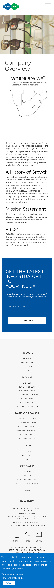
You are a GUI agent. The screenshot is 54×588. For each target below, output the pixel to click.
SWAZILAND (34, 553)
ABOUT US (27, 471)
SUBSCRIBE (26, 320)
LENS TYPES (27, 451)
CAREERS (27, 475)
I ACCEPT (9, 583)
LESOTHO (18, 553)
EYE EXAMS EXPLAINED (27, 394)
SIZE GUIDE (27, 459)
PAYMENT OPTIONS (27, 427)
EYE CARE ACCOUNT (27, 419)
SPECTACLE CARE (27, 402)
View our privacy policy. (12, 578)
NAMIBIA (28, 550)
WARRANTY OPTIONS (27, 431)
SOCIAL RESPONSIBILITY (27, 484)
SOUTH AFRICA (16, 550)
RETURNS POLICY (27, 439)
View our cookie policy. (12, 574)
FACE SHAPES (27, 455)
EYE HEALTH (27, 398)
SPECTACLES (27, 358)
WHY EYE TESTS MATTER (27, 406)
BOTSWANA (39, 550)
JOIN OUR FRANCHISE (27, 480)
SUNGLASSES (27, 362)
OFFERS (27, 370)
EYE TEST (27, 383)
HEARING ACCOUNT (27, 423)
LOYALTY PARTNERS (27, 435)
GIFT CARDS (27, 366)
